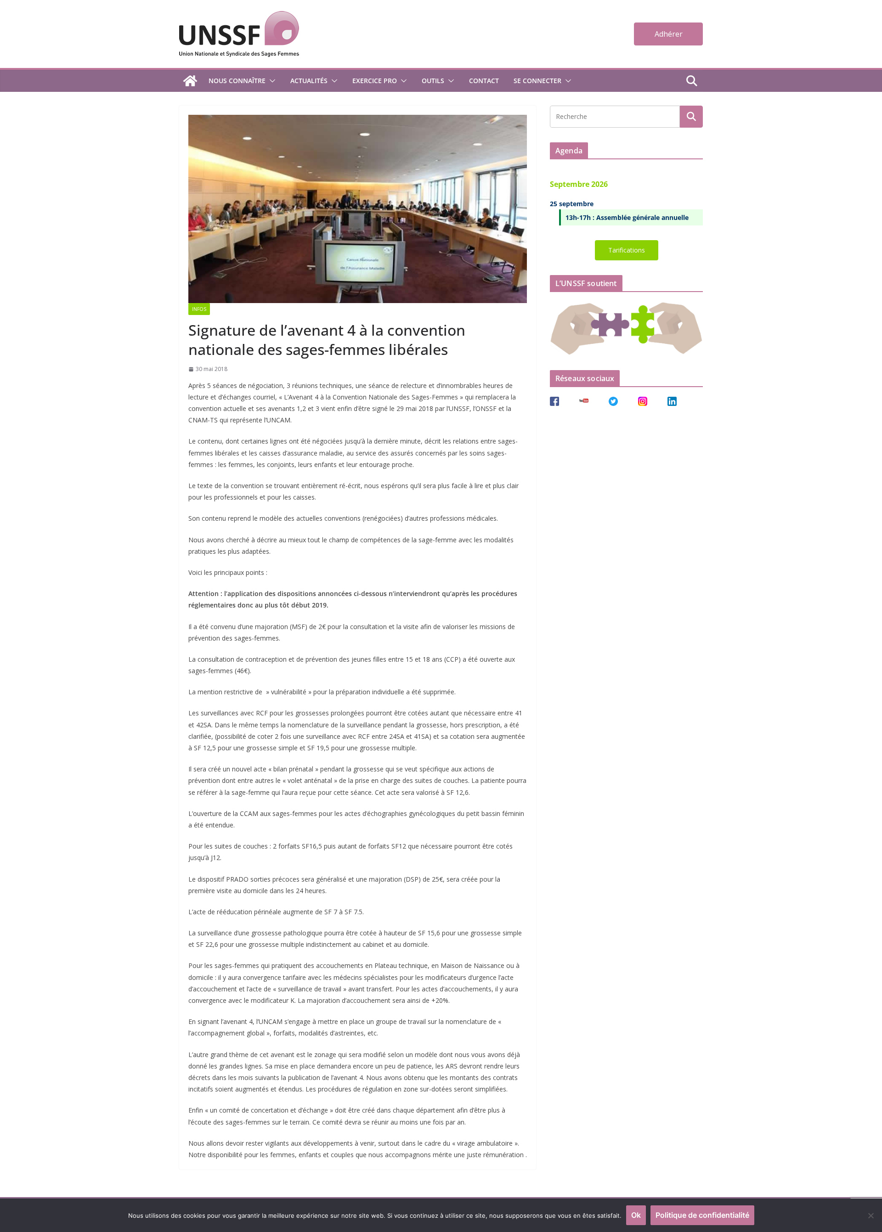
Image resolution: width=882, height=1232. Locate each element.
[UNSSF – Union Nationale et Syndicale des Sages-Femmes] (190, 81)
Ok (636, 1215)
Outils (433, 80)
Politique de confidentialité (702, 1215)
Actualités (309, 80)
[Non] (870, 1215)
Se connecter (537, 80)
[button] (271, 80)
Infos (199, 309)
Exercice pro (374, 80)
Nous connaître (237, 80)
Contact (484, 80)
